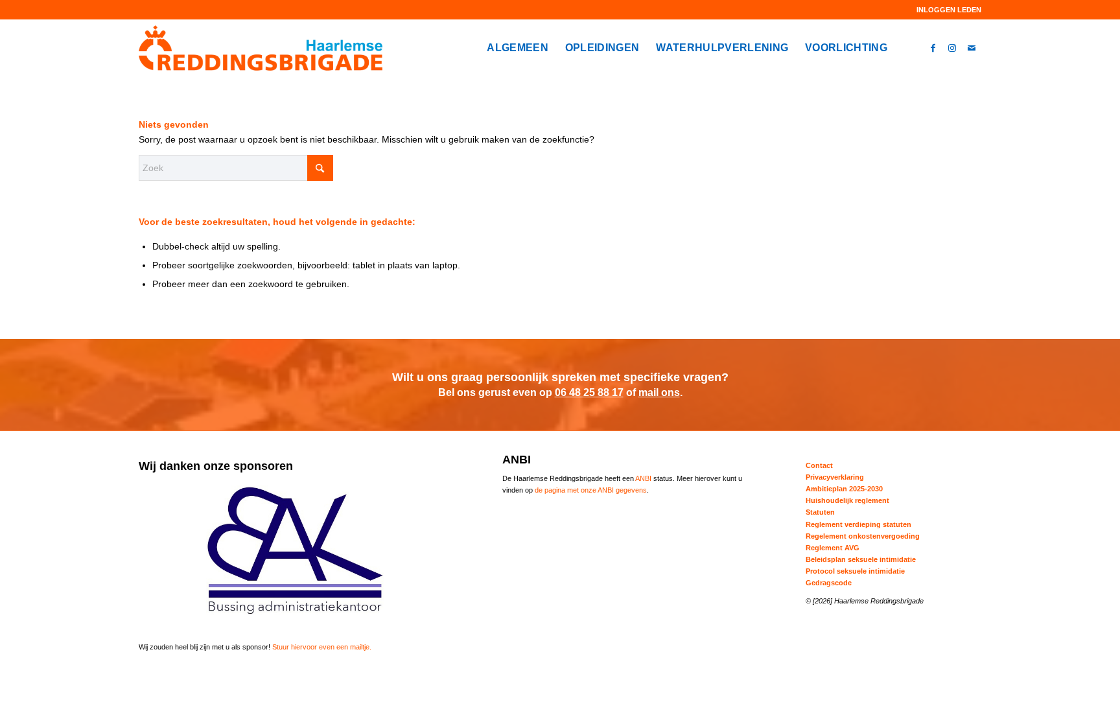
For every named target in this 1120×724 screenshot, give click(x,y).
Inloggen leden (948, 10)
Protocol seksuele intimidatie (855, 571)
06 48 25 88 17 (589, 392)
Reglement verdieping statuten (858, 524)
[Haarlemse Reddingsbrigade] (260, 48)
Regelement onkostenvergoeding (863, 536)
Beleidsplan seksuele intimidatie (861, 559)
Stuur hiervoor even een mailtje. (321, 647)
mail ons (659, 392)
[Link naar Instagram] (952, 47)
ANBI (643, 478)
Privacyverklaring (835, 477)
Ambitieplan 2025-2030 (844, 489)
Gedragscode (829, 583)
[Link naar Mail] (971, 47)
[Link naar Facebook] (932, 47)
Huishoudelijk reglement (847, 500)
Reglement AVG (832, 548)
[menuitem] (945, 9)
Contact (819, 465)
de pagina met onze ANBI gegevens (591, 490)
